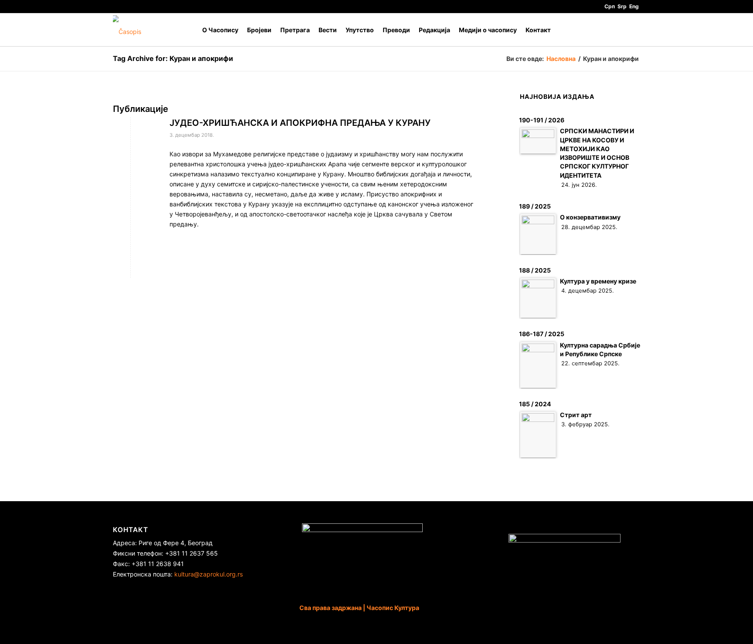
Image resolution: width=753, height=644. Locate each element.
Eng (634, 6)
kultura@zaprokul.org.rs (208, 574)
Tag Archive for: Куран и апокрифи (173, 58)
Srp (622, 6)
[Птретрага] (631, 29)
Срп (609, 6)
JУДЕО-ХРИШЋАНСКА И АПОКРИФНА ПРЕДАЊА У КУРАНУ (300, 123)
